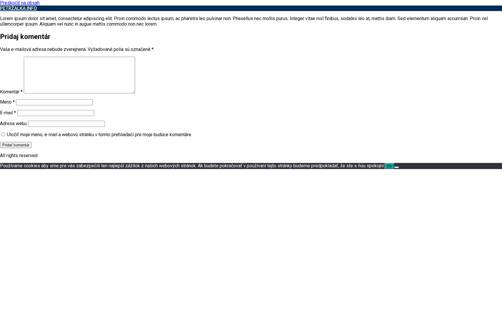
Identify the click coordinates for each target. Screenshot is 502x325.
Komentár (11, 92)
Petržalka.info (18, 8)
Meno (7, 102)
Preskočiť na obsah (20, 3)
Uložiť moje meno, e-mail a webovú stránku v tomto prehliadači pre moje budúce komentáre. (99, 134)
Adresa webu (13, 123)
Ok (389, 166)
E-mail (8, 113)
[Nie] (396, 167)
